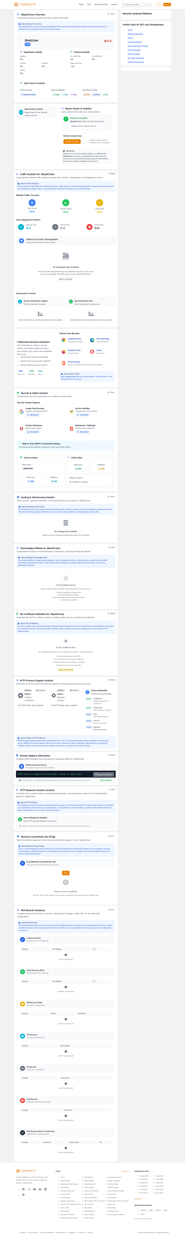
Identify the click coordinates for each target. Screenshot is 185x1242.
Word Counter (65, 1181)
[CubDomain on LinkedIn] (45, 1189)
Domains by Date (101, 5)
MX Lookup (112, 1208)
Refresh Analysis (72, 142)
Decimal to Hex (113, 1211)
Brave (142, 1214)
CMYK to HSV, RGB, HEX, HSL (71, 1204)
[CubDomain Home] (25, 4)
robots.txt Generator (91, 1191)
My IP (130, 30)
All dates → (139, 1199)
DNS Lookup (65, 1211)
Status (90, 1233)
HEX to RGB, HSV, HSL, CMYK (94, 1201)
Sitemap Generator (135, 34)
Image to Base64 (134, 42)
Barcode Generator (67, 1215)
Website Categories (76, 478)
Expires (22, 70)
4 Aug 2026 (143, 1183)
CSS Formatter (89, 1188)
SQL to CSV (111, 1204)
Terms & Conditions (46, 1233)
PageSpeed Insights (29, 94)
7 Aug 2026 (159, 1176)
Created (23, 63)
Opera (165, 1210)
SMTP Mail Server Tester (69, 1218)
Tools (89, 5)
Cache (88, 94)
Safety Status (26, 465)
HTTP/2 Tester (65, 1198)
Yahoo (75, 94)
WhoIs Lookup (89, 1181)
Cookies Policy (61, 1233)
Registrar (23, 56)
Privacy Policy (32, 1233)
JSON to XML (112, 1198)
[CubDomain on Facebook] (23, 1189)
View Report (34, 415)
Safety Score (30, 477)
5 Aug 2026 (159, 1179)
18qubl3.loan (31, 40)
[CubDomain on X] (29, 1189)
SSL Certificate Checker (116, 1191)
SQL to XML (88, 1208)
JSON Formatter (113, 1188)
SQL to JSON (65, 1208)
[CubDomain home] (26, 1171)
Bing (66, 94)
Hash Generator (134, 50)
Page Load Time (76, 63)
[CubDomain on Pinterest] (40, 1189)
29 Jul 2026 (143, 1193)
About (23, 1233)
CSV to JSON (88, 1194)
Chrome (143, 1210)
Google (57, 94)
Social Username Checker (138, 46)
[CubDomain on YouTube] (34, 1189)
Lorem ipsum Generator (116, 1215)
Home (81, 5)
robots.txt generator (136, 62)
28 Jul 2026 (159, 1193)
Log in (159, 4)
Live (106, 94)
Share (112, 14)
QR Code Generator (136, 58)
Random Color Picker (68, 1201)
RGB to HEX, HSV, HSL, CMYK (118, 1201)
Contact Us (82, 1233)
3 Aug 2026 (159, 1183)
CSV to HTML (65, 1194)
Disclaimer (72, 1233)
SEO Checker (88, 1177)
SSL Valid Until (97, 56)
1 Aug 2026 (159, 1186)
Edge (150, 1210)
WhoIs (130, 38)
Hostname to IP (89, 1211)
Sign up (167, 4)
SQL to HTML (88, 1204)
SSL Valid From (75, 56)
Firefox (158, 1210)
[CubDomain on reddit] (23, 1195)
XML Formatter (134, 54)
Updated (45, 63)
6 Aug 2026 (143, 1179)
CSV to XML (112, 1194)
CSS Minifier (65, 1188)
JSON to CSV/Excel (90, 1198)
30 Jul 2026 (159, 1190)
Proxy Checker (89, 1215)
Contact (114, 5)
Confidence (54, 477)
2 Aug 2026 (143, 1186)
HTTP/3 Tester (89, 1218)
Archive (97, 94)
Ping (66, 873)
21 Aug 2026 (144, 1176)
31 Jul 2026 (143, 1190)
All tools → (126, 1171)
